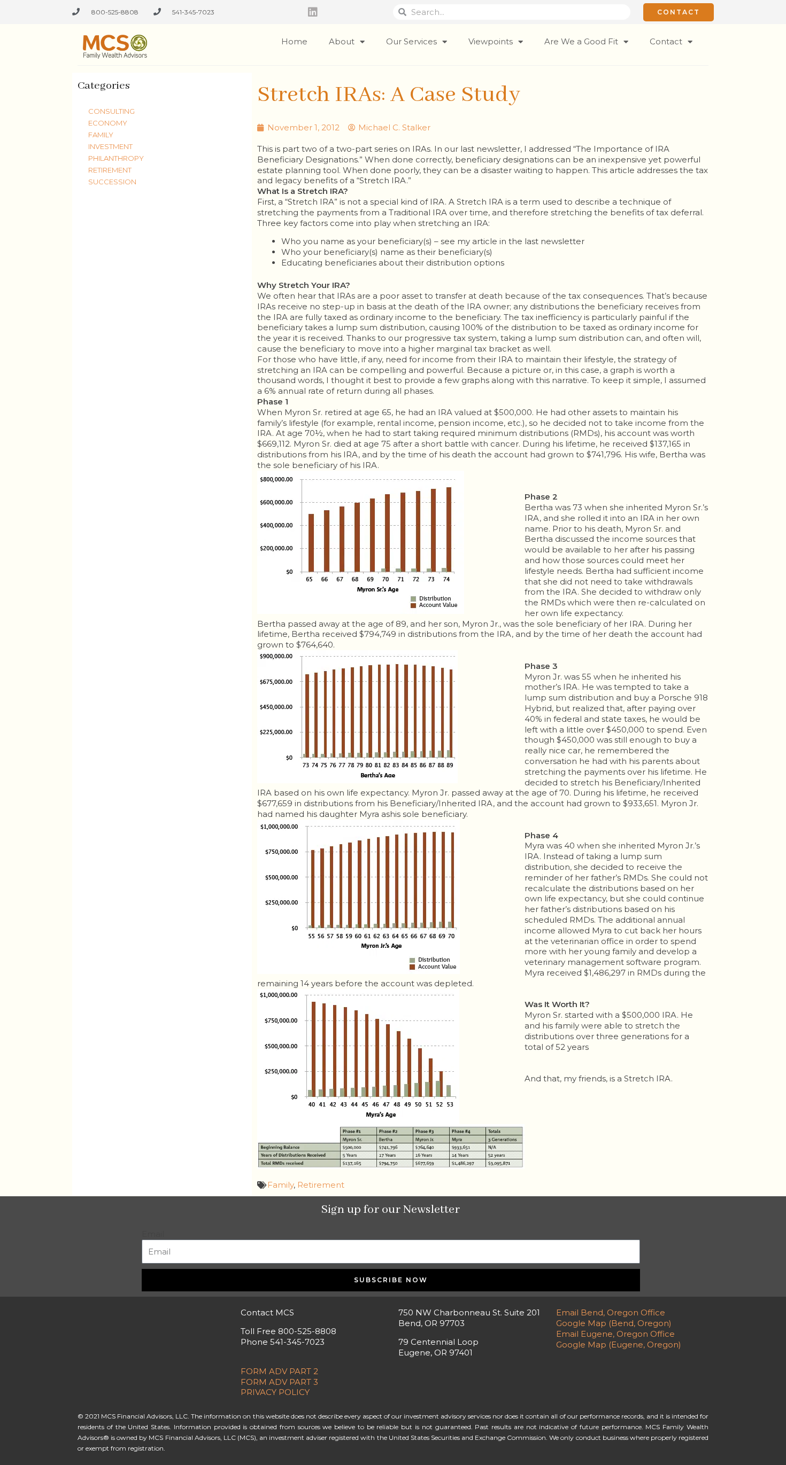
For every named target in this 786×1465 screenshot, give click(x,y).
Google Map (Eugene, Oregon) (618, 1344)
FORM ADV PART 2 (279, 1371)
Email (153, 1234)
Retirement (110, 170)
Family (100, 134)
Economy (107, 123)
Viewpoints (490, 41)
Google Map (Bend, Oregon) (614, 1323)
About (342, 41)
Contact (666, 41)
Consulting (111, 111)
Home (294, 41)
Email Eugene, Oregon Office (615, 1334)
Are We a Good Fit (581, 41)
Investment (110, 146)
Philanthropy (116, 158)
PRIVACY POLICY (275, 1392)
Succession (112, 181)
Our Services (411, 41)
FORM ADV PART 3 (279, 1382)
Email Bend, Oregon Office (610, 1312)
